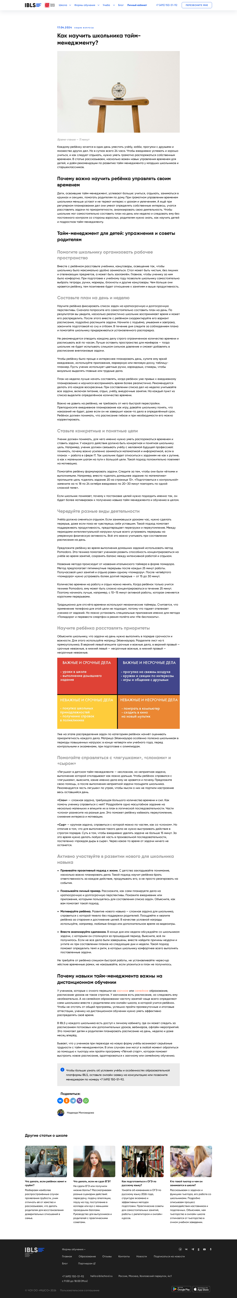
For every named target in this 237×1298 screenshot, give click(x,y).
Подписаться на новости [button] (169, 1256)
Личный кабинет (137, 5)
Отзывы (107, 1256)
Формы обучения (72, 1249)
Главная (67, 1256)
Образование (87, 1256)
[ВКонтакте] (60, 1101)
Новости (141, 1256)
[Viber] (79, 1101)
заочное (122, 990)
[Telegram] (73, 1101)
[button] (197, 5)
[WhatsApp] (86, 1101)
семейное (141, 990)
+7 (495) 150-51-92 (166, 5)
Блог (121, 5)
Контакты (124, 1256)
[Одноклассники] (66, 1101)
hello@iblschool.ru (101, 1276)
